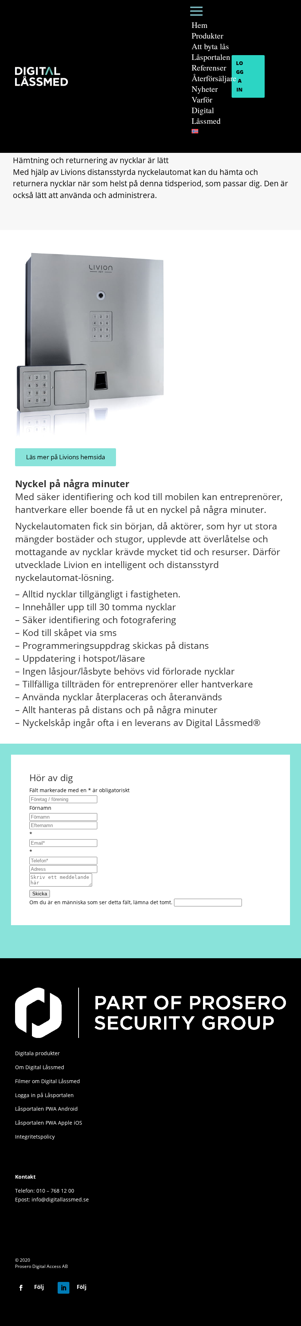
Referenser (209, 67)
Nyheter (205, 88)
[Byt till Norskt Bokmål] (214, 131)
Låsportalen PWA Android (46, 1108)
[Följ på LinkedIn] (63, 1288)
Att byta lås (210, 46)
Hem (199, 24)
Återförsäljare (214, 78)
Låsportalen (211, 56)
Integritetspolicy (35, 1136)
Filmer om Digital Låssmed (47, 1081)
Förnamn (40, 807)
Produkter (207, 35)
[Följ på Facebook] (21, 1288)
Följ (39, 1286)
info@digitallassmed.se (60, 1199)
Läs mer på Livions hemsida (65, 457)
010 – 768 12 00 (55, 1190)
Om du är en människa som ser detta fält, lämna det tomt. (101, 902)
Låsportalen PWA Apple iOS (48, 1122)
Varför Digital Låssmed (206, 110)
